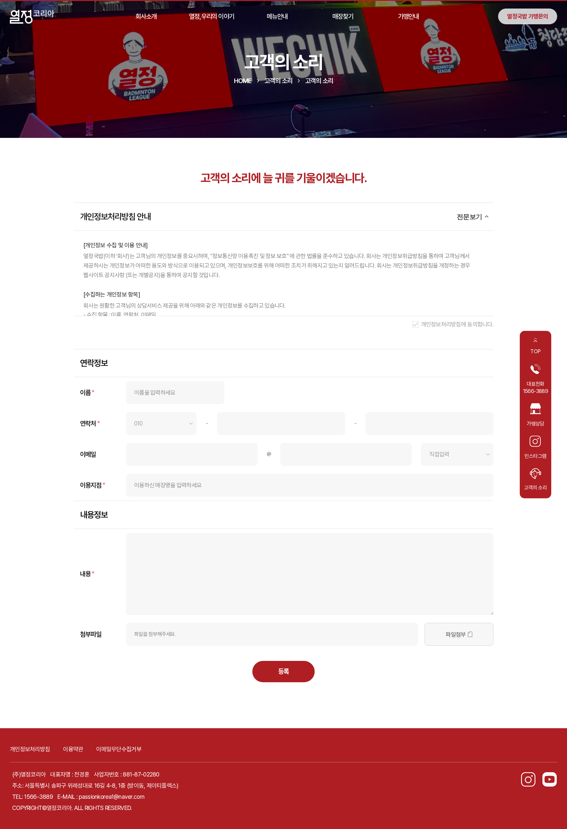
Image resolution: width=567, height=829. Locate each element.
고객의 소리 (535, 488)
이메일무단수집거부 (118, 749)
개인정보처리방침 (30, 749)
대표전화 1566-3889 (535, 387)
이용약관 (73, 749)
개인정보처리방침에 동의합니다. (457, 324)
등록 (283, 671)
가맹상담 (535, 424)
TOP (535, 351)
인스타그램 (535, 456)
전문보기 (469, 216)
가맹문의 (527, 16)
